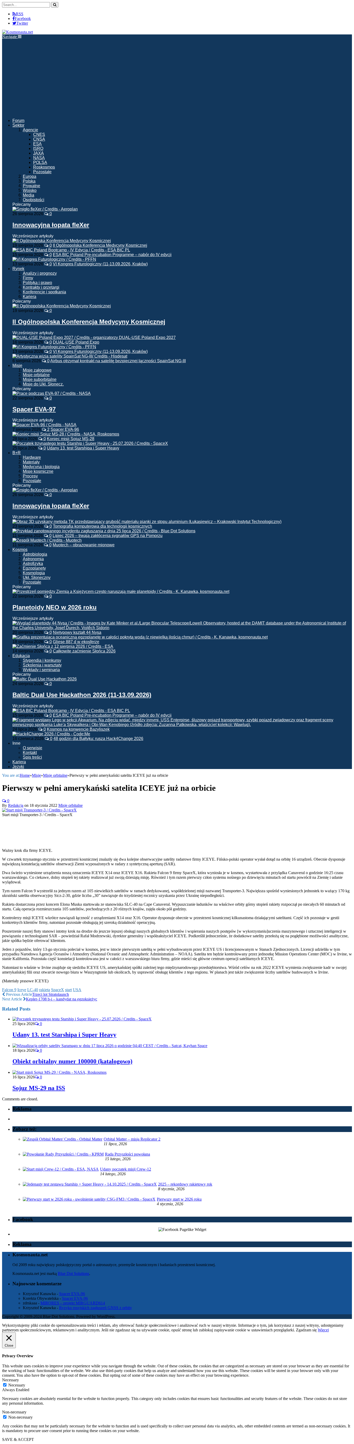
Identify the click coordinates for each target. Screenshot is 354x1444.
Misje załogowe (37, 370)
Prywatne (31, 186)
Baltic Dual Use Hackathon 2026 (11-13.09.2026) (81, 694)
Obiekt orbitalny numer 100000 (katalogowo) (72, 1061)
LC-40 (32, 990)
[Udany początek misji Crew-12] (61, 1169)
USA (77, 990)
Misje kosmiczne (38, 471)
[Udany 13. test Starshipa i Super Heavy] (82, 1019)
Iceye (21, 990)
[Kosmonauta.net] (17, 32)
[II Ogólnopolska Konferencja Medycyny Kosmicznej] (61, 306)
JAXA (38, 153)
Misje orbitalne (36, 375)
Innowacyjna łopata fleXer (50, 224)
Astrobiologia (35, 554)
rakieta (44, 990)
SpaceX (57, 990)
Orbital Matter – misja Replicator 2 (132, 1139)
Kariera (29, 296)
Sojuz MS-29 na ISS (38, 1088)
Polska (29, 181)
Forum (18, 120)
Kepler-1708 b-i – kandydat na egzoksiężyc (61, 999)
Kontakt (30, 752)
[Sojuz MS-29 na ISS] (59, 1072)
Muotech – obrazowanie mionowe (84, 545)
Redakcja (15, 805)
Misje (17, 365)
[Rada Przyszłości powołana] (63, 1154)
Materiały (31, 462)
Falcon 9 (9, 990)
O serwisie (32, 748)
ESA (37, 144)
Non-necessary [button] (14, 1412)
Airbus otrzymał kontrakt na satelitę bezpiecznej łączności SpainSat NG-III (118, 361)
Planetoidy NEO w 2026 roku (54, 607)
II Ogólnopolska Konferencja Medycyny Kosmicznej (100, 245)
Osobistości (33, 200)
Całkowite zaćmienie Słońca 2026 (84, 651)
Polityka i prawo (37, 282)
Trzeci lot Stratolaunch (50, 994)
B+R (16, 453)
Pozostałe (42, 172)
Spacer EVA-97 (34, 409)
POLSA (40, 162)
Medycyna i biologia (41, 467)
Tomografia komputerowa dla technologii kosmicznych (102, 526)
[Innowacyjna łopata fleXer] (45, 209)
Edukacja (21, 656)
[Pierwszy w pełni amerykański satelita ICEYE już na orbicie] (39, 810)
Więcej (323, 1330)
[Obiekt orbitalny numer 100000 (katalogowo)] (109, 1045)
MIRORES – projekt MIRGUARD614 (72, 1303)
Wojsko (30, 190)
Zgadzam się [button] (306, 1330)
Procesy (30, 476)
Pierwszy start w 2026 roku (179, 1199)
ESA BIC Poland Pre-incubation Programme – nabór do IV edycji (112, 254)
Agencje (30, 130)
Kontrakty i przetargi (41, 287)
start (68, 990)
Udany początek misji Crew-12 (125, 1169)
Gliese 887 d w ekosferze (76, 642)
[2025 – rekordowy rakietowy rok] (90, 1184)
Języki (18, 766)
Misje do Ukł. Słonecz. (43, 384)
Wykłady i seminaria (41, 669)
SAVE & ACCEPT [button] (18, 1439)
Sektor (18, 125)
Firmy (28, 278)
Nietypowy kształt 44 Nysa (77, 632)
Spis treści (32, 757)
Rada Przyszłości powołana (127, 1154)
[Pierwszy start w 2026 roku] (89, 1199)
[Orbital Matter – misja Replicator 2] (62, 1139)
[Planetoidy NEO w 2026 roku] (120, 591)
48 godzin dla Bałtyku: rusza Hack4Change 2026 (98, 738)
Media (28, 195)
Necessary (16, 1385)
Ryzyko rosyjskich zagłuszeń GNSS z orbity (95, 1307)
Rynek (18, 268)
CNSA (39, 139)
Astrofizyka (33, 563)
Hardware (32, 457)
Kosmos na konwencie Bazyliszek (78, 729)
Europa (29, 176)
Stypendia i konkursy (42, 660)
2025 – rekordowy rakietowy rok (185, 1184)
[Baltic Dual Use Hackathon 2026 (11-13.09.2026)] (44, 679)
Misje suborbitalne (39, 379)
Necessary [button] (10, 1380)
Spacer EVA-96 (65, 429)
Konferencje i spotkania (44, 292)
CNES (39, 134)
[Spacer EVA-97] (51, 393)
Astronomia (33, 559)
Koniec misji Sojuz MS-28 (70, 439)
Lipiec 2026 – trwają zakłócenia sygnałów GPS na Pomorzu (107, 535)
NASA (39, 158)
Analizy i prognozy (40, 273)
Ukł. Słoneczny (37, 577)
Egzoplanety (34, 568)
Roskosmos (44, 167)
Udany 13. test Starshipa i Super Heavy (83, 448)
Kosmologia (34, 573)
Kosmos (19, 549)
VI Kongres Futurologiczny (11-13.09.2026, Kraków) (100, 264)
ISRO (38, 148)
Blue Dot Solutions (73, 1273)
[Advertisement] (177, 78)
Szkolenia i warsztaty (42, 665)
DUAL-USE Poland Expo (76, 342)
